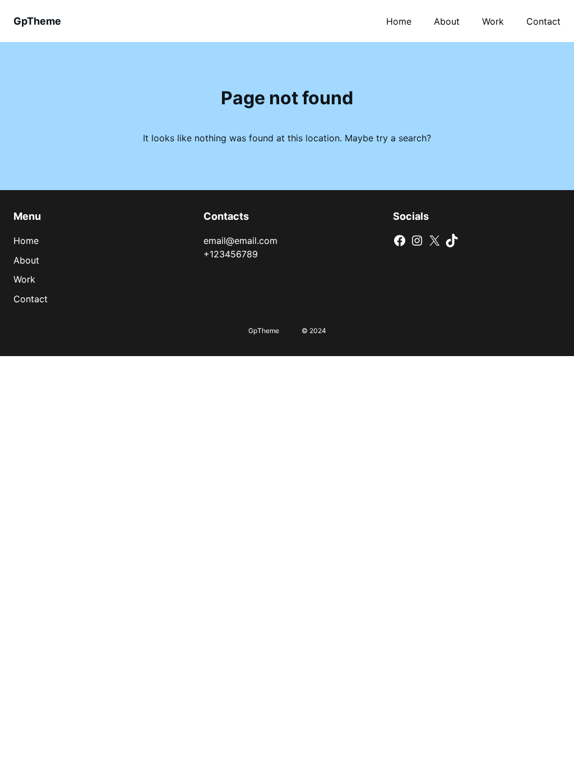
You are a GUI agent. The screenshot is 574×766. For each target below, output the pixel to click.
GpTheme (37, 21)
